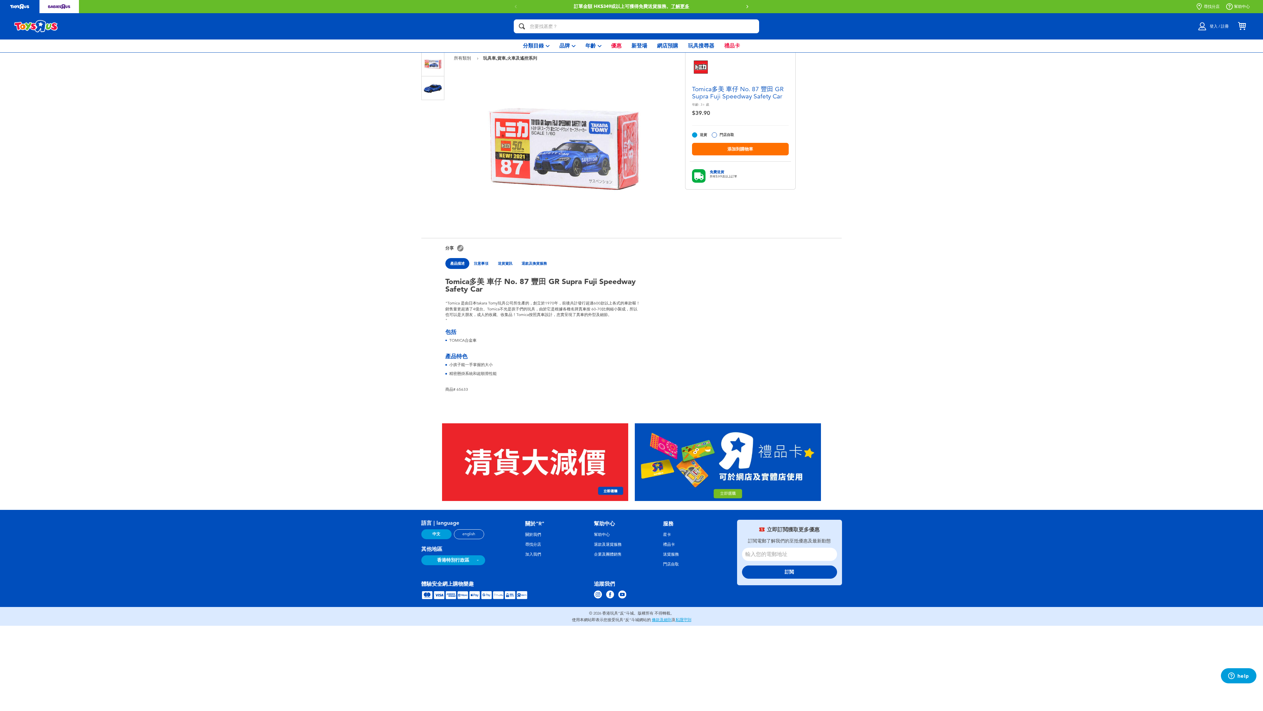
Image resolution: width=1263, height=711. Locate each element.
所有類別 (463, 58)
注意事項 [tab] (481, 263)
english (468, 534)
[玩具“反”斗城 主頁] (36, 26)
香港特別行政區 (453, 560)
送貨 (703, 135)
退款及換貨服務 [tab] (534, 263)
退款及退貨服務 (608, 544)
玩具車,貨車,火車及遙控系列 (510, 58)
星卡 (667, 534)
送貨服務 (671, 554)
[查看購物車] (1242, 26)
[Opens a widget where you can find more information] (1238, 676)
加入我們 (533, 554)
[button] (747, 6)
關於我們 (533, 534)
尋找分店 (1212, 6)
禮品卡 (669, 544)
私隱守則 (683, 620)
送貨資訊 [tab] (505, 263)
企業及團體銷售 (608, 554)
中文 (436, 534)
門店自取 (727, 135)
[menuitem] (536, 46)
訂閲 (789, 572)
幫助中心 (1242, 6)
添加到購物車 (740, 148)
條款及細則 (662, 620)
